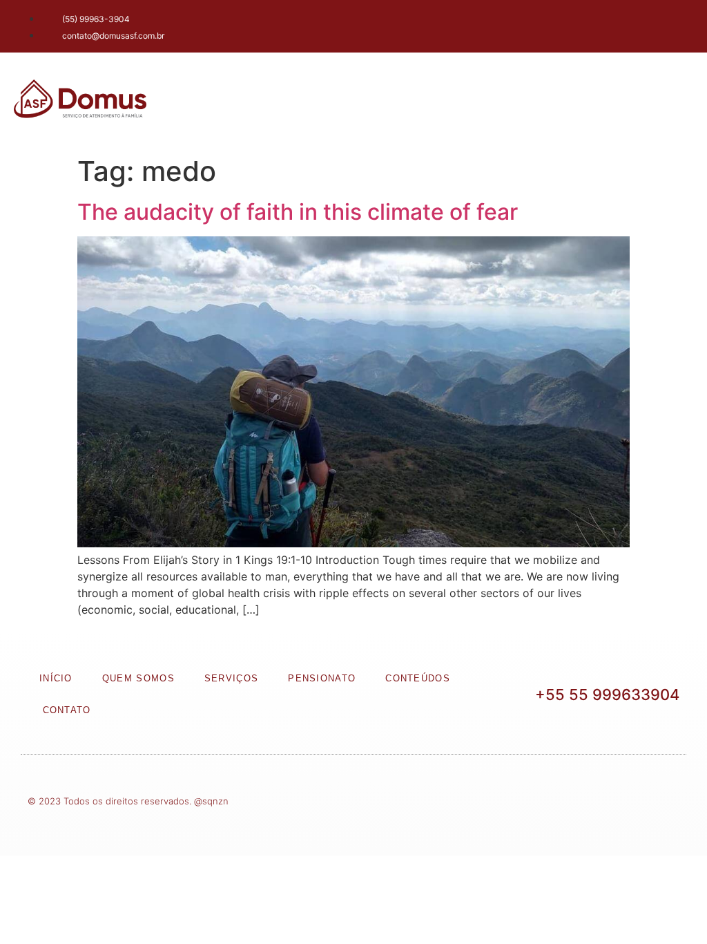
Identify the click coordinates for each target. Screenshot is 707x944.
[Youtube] (676, 24)
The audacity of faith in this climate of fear (297, 211)
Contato (67, 710)
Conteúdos (417, 678)
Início (55, 678)
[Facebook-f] (600, 24)
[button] (652, 101)
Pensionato (322, 678)
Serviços (231, 678)
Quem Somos (138, 678)
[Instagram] (638, 24)
